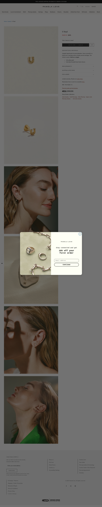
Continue (66, 265)
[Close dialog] (80, 234)
